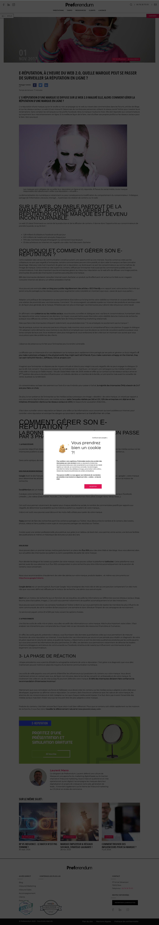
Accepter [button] (93, 486)
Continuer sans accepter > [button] (100, 438)
